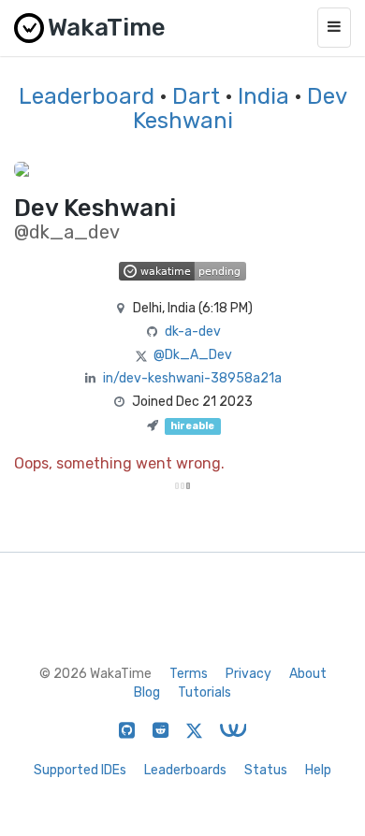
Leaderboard (86, 96)
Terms (188, 674)
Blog (147, 692)
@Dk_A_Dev (192, 355)
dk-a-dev (193, 331)
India (263, 96)
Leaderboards (185, 770)
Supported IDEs (80, 770)
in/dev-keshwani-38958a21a (192, 378)
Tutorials (204, 692)
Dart (196, 96)
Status (265, 770)
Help (318, 770)
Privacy (248, 674)
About (308, 674)
